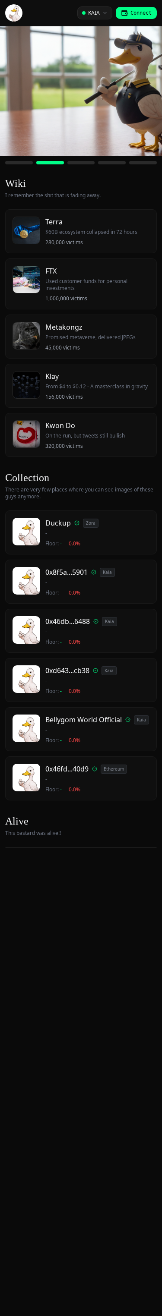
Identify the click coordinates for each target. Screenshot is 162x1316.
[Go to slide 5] (143, 162)
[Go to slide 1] (19, 162)
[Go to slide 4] (112, 162)
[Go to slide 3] (81, 162)
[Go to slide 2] (50, 162)
